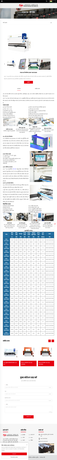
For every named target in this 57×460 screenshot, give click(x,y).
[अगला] (51, 64)
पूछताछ (28, 82)
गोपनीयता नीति (42, 457)
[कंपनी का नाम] (28, 5)
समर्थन (40, 212)
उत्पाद (25, 15)
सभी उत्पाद (5, 22)
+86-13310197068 (43, 438)
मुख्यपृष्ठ (21, 15)
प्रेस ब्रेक (29, 15)
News (31, 437)
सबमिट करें (28, 417)
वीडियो (31, 440)
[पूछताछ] (55, 224)
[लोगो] (10, 435)
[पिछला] (4, 64)
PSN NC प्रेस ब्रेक (35, 15)
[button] (49, 341)
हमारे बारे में (32, 434)
